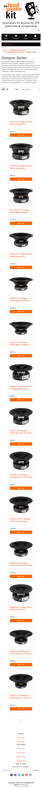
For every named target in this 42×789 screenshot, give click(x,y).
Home (5, 50)
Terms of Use (21, 748)
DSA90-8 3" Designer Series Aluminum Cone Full (21, 608)
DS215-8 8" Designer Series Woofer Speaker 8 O (21, 255)
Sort (16, 89)
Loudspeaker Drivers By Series (14, 52)
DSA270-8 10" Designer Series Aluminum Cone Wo (20, 652)
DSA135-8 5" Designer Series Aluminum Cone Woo (21, 475)
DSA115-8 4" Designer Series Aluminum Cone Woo (21, 431)
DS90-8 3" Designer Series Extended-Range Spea (20, 387)
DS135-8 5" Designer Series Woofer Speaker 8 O (21, 166)
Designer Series (31, 52)
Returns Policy (21, 757)
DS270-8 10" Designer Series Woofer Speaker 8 (19, 299)
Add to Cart (21, 135)
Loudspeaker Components (17, 50)
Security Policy (21, 761)
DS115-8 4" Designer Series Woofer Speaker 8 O (21, 122)
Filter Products (8, 44)
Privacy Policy (21, 753)
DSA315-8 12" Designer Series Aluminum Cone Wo (20, 696)
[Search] (39, 30)
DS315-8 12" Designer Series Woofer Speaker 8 (19, 343)
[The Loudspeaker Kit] (21, 10)
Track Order (21, 742)
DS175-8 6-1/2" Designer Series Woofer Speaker (19, 211)
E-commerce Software (19, 786)
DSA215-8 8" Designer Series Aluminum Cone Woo (21, 564)
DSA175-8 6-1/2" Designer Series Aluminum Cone (20, 519)
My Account (21, 737)
